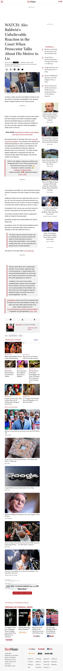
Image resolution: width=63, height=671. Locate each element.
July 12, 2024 (22, 174)
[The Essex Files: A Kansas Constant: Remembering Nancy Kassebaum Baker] (50, 131)
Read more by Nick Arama (32, 328)
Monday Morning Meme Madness (24, 628)
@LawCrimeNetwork (13, 309)
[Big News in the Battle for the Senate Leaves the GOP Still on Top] (22, 419)
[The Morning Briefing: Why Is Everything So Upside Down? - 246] (52, 617)
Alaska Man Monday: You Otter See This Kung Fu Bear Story (50, 162)
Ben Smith (7, 463)
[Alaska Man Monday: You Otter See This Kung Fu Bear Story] (50, 153)
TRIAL (20, 335)
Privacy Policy (46, 667)
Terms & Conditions (46, 664)
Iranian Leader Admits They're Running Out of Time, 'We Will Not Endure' (49, 117)
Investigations (39, 659)
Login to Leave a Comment (22, 593)
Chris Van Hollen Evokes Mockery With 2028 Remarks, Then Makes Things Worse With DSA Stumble (50, 186)
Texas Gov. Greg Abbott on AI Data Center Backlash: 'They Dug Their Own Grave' (21, 572)
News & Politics (39, 662)
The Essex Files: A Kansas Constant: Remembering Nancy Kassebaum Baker (50, 140)
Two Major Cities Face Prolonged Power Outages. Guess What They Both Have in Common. (10, 632)
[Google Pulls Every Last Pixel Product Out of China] (22, 476)
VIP (29, 667)
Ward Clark (50, 166)
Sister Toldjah (50, 241)
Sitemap (54, 662)
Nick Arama (9, 62)
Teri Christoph (8, 518)
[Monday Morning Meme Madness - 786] (25, 617)
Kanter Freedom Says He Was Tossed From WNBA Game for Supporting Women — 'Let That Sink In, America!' (22, 544)
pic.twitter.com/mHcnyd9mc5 (29, 309)
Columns (38, 667)
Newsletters (54, 664)
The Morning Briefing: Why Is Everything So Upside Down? (51, 630)
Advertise (46, 662)
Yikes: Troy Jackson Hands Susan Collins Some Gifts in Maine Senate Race (49, 236)
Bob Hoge (7, 546)
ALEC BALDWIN (13, 335)
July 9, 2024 (33, 311)
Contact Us (31, 662)
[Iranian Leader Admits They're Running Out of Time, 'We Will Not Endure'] (50, 107)
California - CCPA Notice (54, 659)
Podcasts (46, 659)
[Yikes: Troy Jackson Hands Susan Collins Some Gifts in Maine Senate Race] (50, 226)
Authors (30, 664)
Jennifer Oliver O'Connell (11, 575)
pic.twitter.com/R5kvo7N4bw (22, 170)
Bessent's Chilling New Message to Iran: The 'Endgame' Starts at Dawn (22, 515)
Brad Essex (50, 144)
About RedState (31, 659)
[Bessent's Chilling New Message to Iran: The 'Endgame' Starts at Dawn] (22, 503)
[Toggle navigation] (2, 1)
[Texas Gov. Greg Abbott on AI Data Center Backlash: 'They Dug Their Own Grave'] (22, 559)
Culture (38, 664)
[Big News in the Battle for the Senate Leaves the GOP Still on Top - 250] (38, 617)
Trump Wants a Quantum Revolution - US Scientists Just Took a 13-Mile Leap (21, 460)
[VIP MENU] (60, 1)
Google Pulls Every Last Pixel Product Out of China (19, 488)
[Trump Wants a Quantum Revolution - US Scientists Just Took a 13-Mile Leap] (22, 448)
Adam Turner (8, 435)
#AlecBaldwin (11, 300)
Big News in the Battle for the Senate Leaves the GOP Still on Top (22, 432)
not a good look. (29, 251)
